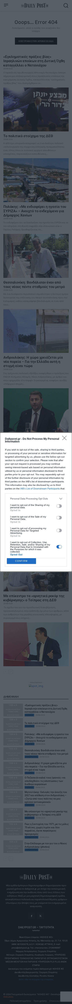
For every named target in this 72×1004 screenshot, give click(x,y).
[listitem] (36, 498)
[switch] (59, 506)
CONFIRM (21, 561)
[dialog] (36, 502)
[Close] (65, 439)
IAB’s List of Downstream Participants (40, 488)
